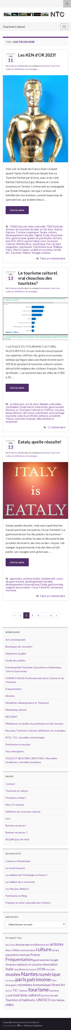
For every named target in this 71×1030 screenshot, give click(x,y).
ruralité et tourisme (41, 249)
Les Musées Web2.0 (17, 888)
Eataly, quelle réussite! (39, 441)
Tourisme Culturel (14, 26)
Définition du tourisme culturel (22, 811)
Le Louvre (31, 969)
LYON (41, 969)
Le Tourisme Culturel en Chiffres (35, 409)
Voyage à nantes (41, 252)
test (7, 818)
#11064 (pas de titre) (17, 839)
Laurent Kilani (32, 241)
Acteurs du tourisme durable (22, 229)
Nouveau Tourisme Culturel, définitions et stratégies (35, 730)
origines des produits (18, 587)
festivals (25, 954)
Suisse (8, 990)
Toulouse (23, 990)
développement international (22, 584)
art (47, 944)
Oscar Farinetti (40, 587)
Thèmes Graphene (33, 1025)
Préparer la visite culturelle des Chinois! (28, 902)
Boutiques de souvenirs (18, 646)
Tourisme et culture (16, 790)
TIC (15, 990)
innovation (50, 964)
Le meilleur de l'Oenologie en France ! (26, 874)
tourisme (16, 252)
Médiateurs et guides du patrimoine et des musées (34, 723)
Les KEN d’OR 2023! (37, 55)
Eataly (46, 235)
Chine (15, 950)
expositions (12, 954)
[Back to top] (62, 1021)
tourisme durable (49, 995)
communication (27, 950)
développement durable (19, 235)
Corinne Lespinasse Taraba (31, 232)
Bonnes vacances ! (16, 825)
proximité (54, 415)
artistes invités (31, 578)
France (35, 955)
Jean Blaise (19, 969)
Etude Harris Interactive (34, 407)
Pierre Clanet (21, 249)
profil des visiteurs (37, 415)
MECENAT (11, 716)
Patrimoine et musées (17, 744)
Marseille (50, 969)
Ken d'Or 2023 (14, 241)
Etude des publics (15, 660)
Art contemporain (15, 639)
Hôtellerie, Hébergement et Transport (27, 702)
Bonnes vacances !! (16, 832)
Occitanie (10, 980)
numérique (39, 244)
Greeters (10, 964)
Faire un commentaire (52, 258)
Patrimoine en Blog (16, 895)
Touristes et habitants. (20, 1000)
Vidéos (26, 252)
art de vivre (46, 229)
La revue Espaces (15, 868)
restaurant (56, 587)
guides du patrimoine (39, 238)
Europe (55, 950)
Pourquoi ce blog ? (15, 797)
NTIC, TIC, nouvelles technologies (25, 737)
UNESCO (43, 1000)
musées (12, 974)
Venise (60, 1000)
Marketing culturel (15, 709)
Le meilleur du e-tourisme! (20, 881)
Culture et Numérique (17, 861)
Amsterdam (22, 944)
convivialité (12, 407)
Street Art (58, 985)
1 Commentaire (56, 427)
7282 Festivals (54, 226)
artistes (57, 944)
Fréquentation (13, 688)
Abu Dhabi (10, 945)
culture (52, 232)
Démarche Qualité (15, 653)
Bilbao (8, 950)
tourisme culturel (26, 995)
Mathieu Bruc (24, 244)
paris (20, 979)
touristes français (25, 418)
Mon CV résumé (14, 804)
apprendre (16, 578)
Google (54, 960)
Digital (38, 235)
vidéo (9, 1005)
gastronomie (18, 238)
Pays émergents (14, 751)
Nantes (29, 974)
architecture (17, 404)
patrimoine (25, 246)
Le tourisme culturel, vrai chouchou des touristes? (38, 278)
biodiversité (48, 578)
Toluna (9, 418)
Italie (9, 969)
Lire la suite (17, 210)
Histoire (10, 695)
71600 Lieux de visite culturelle (27, 226)
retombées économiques (34, 985)
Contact (10, 783)
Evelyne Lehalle (16, 65)
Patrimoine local (42, 246)
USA (53, 1000)
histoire (57, 238)
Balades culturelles (50, 404)
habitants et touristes (29, 964)
